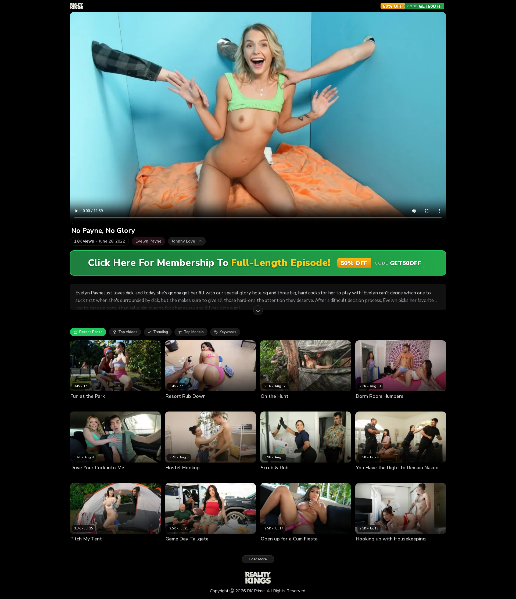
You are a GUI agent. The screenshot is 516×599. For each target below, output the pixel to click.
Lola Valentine (368, 547)
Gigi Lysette (271, 547)
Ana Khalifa (366, 405)
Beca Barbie (366, 476)
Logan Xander (301, 476)
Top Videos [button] (127, 332)
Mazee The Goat (392, 476)
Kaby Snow (96, 405)
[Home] (76, 6)
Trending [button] (160, 332)
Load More (258, 559)
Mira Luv (77, 405)
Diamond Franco (179, 547)
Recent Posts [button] (90, 332)
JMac (284, 405)
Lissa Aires (175, 405)
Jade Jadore (80, 476)
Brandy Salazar (274, 476)
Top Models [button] (194, 332)
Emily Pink (174, 476)
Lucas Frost (196, 405)
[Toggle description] (258, 310)
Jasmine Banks (390, 405)
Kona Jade (269, 405)
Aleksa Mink (80, 547)
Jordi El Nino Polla (107, 476)
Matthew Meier (197, 476)
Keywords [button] (228, 332)
